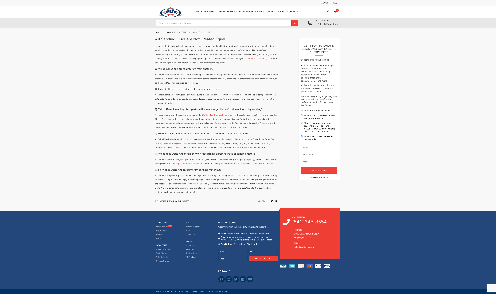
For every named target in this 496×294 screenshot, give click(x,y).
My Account (191, 245)
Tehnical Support (193, 226)
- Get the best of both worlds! (240, 244)
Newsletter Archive (319, 177)
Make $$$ (160, 238)
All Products (191, 257)
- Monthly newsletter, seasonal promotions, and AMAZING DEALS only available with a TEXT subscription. (247, 238)
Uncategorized (169, 32)
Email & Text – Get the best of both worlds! (318, 137)
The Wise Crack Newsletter (179, 201)
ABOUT (324, 3)
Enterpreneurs (162, 226)
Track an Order (192, 253)
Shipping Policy (198, 291)
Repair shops (161, 230)
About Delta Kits (163, 249)
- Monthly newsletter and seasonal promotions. (245, 233)
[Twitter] (236, 279)
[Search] (294, 23)
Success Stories (162, 261)
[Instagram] (228, 279)
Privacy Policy (183, 291)
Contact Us (190, 234)
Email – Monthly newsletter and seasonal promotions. (319, 117)
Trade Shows (161, 253)
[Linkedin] (243, 279)
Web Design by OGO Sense (218, 291)
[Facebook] (221, 279)
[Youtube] (250, 279)
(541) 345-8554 (309, 220)
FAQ (335, 3)
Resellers (160, 234)
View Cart (190, 249)
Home (157, 32)
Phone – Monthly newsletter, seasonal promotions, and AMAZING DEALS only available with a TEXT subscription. (319, 127)
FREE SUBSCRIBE (319, 170)
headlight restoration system (258, 58)
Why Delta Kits (162, 257)
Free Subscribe (263, 258)
